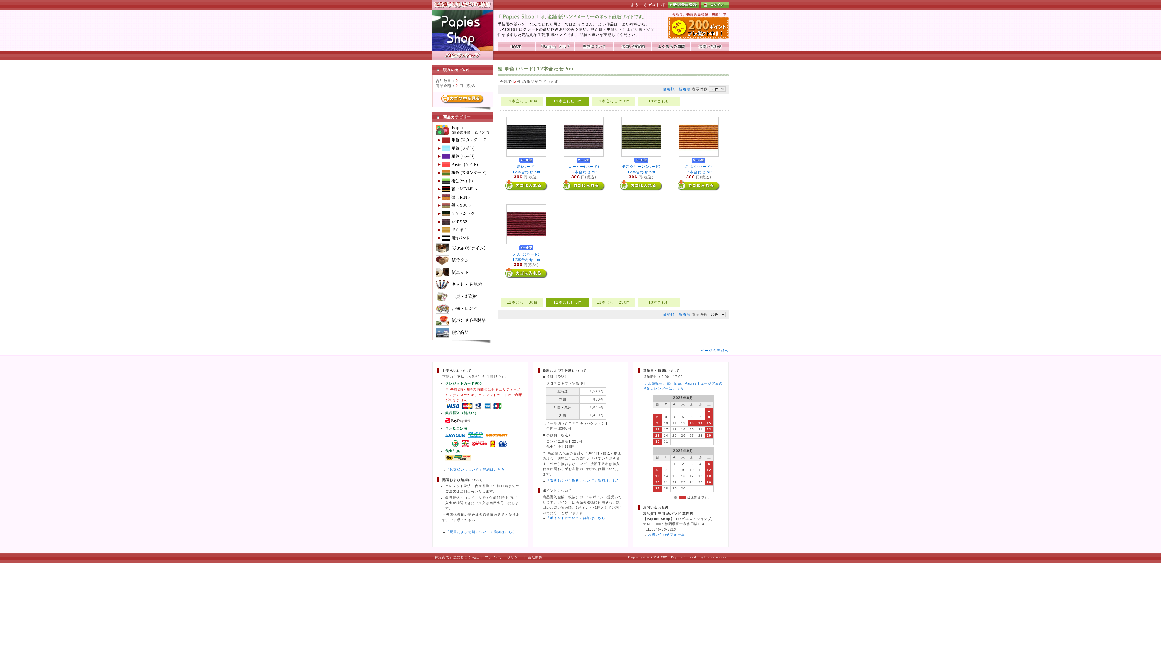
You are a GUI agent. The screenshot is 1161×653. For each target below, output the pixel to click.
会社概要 (535, 557)
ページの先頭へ (715, 350)
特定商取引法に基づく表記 (457, 557)
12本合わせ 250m (613, 101)
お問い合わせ (710, 46)
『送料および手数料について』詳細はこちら (583, 480)
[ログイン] (715, 7)
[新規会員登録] (683, 7)
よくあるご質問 (671, 46)
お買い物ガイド (632, 46)
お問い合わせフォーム (666, 534)
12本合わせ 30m (522, 101)
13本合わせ (659, 101)
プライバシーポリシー (503, 557)
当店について (594, 46)
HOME (516, 46)
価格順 (669, 89)
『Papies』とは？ (555, 46)
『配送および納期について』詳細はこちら (481, 532)
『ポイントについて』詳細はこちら (575, 518)
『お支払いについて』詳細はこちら (475, 469)
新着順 (685, 89)
